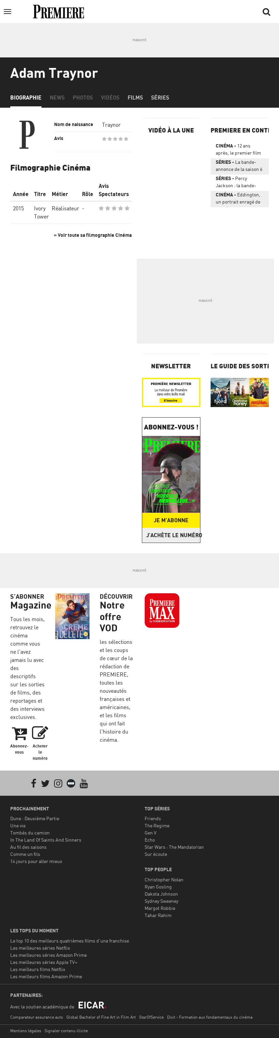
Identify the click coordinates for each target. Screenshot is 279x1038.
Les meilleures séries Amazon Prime (48, 955)
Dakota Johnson (161, 894)
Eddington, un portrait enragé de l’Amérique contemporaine (238, 199)
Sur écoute (156, 854)
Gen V (151, 832)
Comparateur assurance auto (36, 1017)
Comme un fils (25, 854)
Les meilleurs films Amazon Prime (46, 976)
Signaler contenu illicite (66, 1030)
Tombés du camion (30, 832)
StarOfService (151, 1017)
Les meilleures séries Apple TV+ (43, 962)
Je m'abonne (171, 520)
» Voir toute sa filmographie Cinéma (93, 235)
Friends (153, 818)
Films (135, 97)
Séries (160, 97)
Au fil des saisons (28, 847)
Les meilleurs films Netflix (37, 969)
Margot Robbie (160, 908)
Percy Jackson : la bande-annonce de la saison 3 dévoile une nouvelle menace (239, 183)
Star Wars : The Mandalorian (174, 847)
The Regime (157, 825)
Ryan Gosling (158, 887)
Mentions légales (25, 1030)
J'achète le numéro (173, 535)
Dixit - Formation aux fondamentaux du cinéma (209, 1017)
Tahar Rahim (158, 915)
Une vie (18, 825)
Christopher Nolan (164, 879)
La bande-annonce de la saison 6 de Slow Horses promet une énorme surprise (240, 167)
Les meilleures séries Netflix (40, 948)
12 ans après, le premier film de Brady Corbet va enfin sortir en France (238, 150)
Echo (150, 840)
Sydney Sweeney (161, 901)
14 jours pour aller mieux (36, 861)
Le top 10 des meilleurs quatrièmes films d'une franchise (69, 941)
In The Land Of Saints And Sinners (45, 840)
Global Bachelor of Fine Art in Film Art (101, 1017)
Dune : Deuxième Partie (34, 818)
